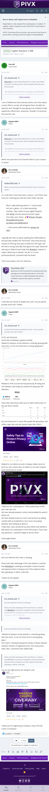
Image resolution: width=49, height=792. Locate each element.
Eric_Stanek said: (10, 78)
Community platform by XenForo (24, 776)
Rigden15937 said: (11, 183)
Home (44, 769)
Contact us (6, 769)
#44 (46, 298)
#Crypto (39, 217)
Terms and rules (17, 769)
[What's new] (41, 10)
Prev (24, 741)
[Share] (42, 72)
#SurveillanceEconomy (15, 220)
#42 (46, 129)
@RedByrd (9, 566)
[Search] (46, 10)
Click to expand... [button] (24, 97)
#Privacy (32, 217)
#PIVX (12, 214)
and (12, 734)
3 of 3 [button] (31, 741)
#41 (46, 72)
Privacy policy (29, 769)
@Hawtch (33, 249)
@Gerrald (7, 82)
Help (37, 769)
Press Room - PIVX (17, 268)
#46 (46, 554)
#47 (46, 593)
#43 (46, 178)
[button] (3, 11)
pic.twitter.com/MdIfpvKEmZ (17, 223)
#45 (46, 320)
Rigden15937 (9, 54)
